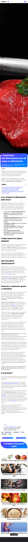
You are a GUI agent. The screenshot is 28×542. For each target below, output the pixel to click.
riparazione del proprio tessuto (11, 383)
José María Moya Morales (10, 427)
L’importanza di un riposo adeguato (11, 188)
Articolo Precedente (8, 438)
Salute (3, 168)
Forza (22, 432)
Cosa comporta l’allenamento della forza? (12, 187)
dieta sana (8, 276)
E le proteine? (5, 193)
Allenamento (16, 432)
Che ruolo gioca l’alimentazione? (10, 190)
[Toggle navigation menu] (25, 1)
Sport (10, 434)
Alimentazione (8, 432)
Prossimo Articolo (20, 438)
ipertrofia (13, 400)
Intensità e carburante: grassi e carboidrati (13, 191)
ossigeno (13, 305)
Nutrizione (4, 434)
